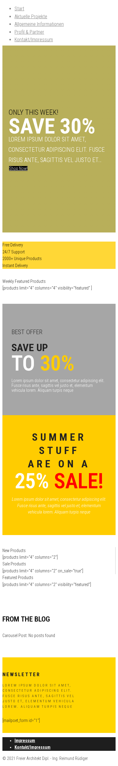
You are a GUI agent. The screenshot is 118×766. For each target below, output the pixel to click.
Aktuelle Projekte (31, 16)
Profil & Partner (29, 32)
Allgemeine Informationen (39, 24)
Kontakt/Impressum (34, 39)
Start (19, 9)
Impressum (25, 740)
